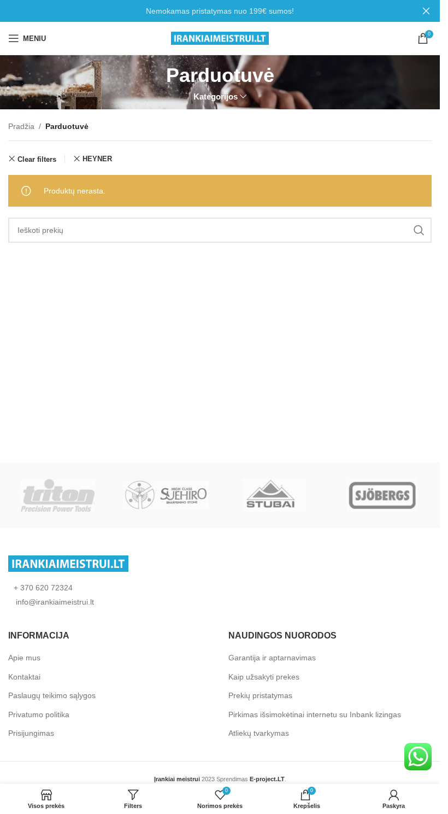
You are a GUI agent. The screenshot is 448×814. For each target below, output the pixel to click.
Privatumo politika (38, 714)
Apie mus (24, 657)
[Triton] (58, 495)
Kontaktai (24, 676)
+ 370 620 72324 (43, 587)
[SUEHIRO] (166, 495)
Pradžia (21, 126)
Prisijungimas (31, 733)
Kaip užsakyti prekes (263, 676)
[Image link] (68, 562)
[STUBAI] (273, 495)
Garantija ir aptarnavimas (272, 657)
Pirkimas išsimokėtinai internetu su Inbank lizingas (314, 714)
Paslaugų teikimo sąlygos (52, 695)
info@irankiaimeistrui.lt (54, 602)
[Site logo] (220, 37)
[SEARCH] (419, 230)
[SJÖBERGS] (381, 495)
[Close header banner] (426, 11)
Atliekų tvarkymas (258, 733)
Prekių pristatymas (260, 695)
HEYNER (97, 159)
